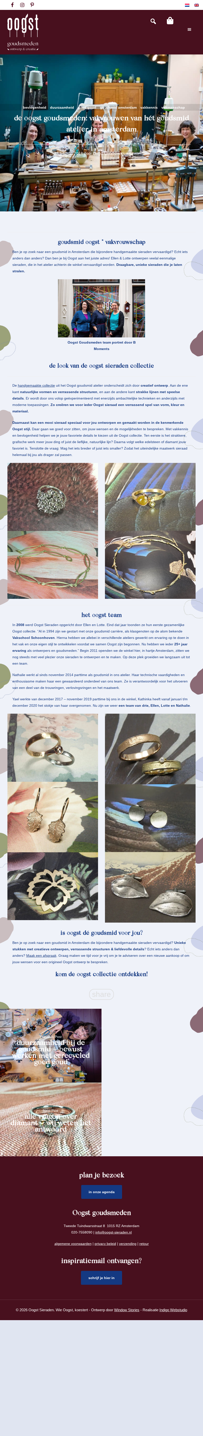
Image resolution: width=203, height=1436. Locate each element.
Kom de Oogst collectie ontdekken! (101, 975)
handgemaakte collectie (36, 385)
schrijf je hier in (101, 1278)
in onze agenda (102, 1192)
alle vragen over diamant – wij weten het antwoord (50, 1123)
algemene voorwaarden (73, 1244)
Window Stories (126, 1310)
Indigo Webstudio (173, 1310)
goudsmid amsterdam (118, 107)
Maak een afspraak (41, 955)
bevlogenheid (34, 107)
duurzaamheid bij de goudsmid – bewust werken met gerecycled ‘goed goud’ (51, 1049)
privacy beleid (105, 1244)
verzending (127, 1244)
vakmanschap (173, 107)
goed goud (87, 107)
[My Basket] (170, 20)
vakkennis (149, 107)
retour (144, 1244)
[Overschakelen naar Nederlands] (187, 5)
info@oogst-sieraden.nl (113, 1232)
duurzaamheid (62, 107)
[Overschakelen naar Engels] (196, 5)
